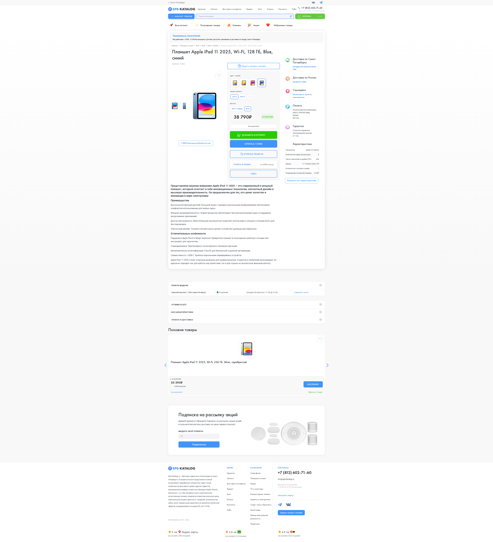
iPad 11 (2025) (212, 46)
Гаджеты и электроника (260, 499)
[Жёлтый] (243, 83)
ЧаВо (294, 9)
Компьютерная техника (260, 494)
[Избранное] (219, 76)
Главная (175, 46)
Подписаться (199, 444)
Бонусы (270, 9)
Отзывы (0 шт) (178, 304)
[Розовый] (252, 83)
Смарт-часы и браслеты (260, 504)
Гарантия (201, 9)
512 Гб (250, 97)
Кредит (249, 9)
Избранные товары (283, 25)
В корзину (313, 384)
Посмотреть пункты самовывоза (302, 96)
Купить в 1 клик (315, 392)
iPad (197, 46)
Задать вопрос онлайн (253, 66)
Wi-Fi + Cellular (237, 109)
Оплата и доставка (182, 319)
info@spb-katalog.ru (286, 479)
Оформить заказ (301, 292)
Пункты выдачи (179, 285)
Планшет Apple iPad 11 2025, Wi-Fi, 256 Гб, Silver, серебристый (209, 362)
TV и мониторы (256, 489)
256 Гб (242, 97)
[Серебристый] (234, 83)
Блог (260, 9)
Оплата (214, 9)
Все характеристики (182, 312)
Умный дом (255, 523)
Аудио (253, 483)
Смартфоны (255, 473)
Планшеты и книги (186, 46)
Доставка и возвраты (231, 9)
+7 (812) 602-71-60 (311, 7)
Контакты (282, 9)
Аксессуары (255, 510)
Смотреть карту (285, 495)
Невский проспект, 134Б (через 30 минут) (188, 292)
